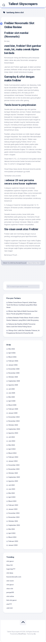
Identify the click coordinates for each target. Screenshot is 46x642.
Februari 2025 (13, 409)
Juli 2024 (11, 437)
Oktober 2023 (13, 473)
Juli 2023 (11, 485)
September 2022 (14, 525)
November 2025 (13, 373)
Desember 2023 (13, 465)
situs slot (9, 588)
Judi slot (9, 608)
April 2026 (11, 353)
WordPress (22, 634)
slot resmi (10, 581)
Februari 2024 (13, 457)
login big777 (10, 569)
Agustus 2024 (13, 433)
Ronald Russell (21, 263)
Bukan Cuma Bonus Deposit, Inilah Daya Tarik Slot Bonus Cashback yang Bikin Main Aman (21, 305)
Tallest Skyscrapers (23, 4)
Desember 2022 (13, 513)
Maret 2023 (12, 501)
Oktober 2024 (13, 425)
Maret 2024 (12, 453)
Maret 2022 (12, 537)
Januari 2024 (12, 461)
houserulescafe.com (13, 577)
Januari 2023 (12, 509)
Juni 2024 (11, 441)
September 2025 (14, 381)
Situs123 (9, 565)
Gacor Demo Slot (33, 263)
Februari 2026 (13, 361)
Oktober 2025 (13, 377)
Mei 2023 (11, 493)
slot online (10, 596)
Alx (35, 634)
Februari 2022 (13, 541)
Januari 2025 (12, 413)
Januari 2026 (12, 365)
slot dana (9, 573)
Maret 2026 (12, 357)
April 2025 (11, 401)
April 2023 (11, 497)
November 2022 (13, 517)
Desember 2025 (13, 369)
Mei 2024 (11, 445)
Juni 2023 (11, 489)
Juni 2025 (11, 393)
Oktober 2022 (13, 521)
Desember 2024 (13, 417)
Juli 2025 (11, 389)
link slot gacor (11, 600)
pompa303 (10, 592)
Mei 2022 (11, 529)
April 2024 (11, 449)
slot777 (9, 604)
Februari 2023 (13, 505)
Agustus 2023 (13, 481)
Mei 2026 (11, 349)
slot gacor (10, 561)
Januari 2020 (12, 545)
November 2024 (13, 421)
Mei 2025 (11, 397)
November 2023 (13, 469)
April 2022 (11, 533)
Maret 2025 (12, 405)
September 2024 (14, 429)
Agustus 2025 (13, 385)
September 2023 (14, 477)
